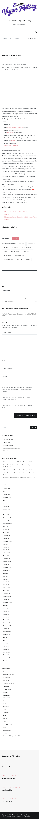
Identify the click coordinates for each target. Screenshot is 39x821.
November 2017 (7, 561)
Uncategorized (7, 730)
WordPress (27, 816)
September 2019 (7, 523)
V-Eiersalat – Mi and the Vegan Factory (13, 477)
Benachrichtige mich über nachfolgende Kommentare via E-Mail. (16, 398)
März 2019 (6, 529)
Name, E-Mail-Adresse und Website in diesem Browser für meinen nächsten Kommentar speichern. (17, 389)
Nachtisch (15, 247)
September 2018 (7, 541)
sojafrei (19, 259)
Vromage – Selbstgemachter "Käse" (12, 736)
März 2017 (6, 585)
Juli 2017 (5, 573)
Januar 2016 (6, 620)
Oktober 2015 (6, 628)
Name (4, 360)
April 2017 (6, 582)
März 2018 (6, 550)
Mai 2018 (5, 544)
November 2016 (7, 596)
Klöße (30, 462)
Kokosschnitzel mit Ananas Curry (11, 448)
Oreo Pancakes (7, 802)
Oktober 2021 (6, 494)
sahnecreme (15, 251)
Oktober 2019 (6, 520)
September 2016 (7, 602)
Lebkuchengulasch (8, 445)
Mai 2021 (5, 503)
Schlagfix (14, 140)
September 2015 (7, 631)
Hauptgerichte (6, 695)
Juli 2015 (5, 637)
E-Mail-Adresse (7, 369)
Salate (4, 715)
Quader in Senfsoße (8, 439)
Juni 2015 (5, 640)
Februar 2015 (6, 652)
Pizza (30, 300)
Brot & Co (6, 680)
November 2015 (7, 625)
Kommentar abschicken (26, 415)
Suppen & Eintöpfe (8, 724)
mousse (6, 247)
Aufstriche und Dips (8, 674)
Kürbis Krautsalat (7, 451)
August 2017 (6, 570)
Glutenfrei (31, 244)
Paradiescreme (26, 247)
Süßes (4, 52)
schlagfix (25, 251)
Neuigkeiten (6, 706)
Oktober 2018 (6, 538)
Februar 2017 (6, 588)
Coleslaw (31, 470)
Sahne (5, 251)
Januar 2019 (6, 532)
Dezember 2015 (7, 623)
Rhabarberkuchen (8, 778)
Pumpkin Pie (6, 767)
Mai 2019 (5, 526)
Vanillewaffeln (7, 790)
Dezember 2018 (7, 535)
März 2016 (6, 614)
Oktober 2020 (6, 509)
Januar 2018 (6, 555)
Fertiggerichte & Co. (8, 683)
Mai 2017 (5, 579)
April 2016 (6, 611)
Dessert (21, 244)
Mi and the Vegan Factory (19, 21)
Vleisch (5, 733)
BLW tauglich (6, 677)
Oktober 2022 (6, 488)
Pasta (4, 709)
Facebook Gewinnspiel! (9, 300)
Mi (2, 59)
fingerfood (6, 686)
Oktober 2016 (6, 599)
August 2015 (6, 634)
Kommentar (6, 332)
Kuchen (5, 704)
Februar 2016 (6, 617)
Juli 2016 (5, 605)
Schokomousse (19, 255)
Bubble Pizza (6, 442)
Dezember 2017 (7, 558)
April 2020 (6, 512)
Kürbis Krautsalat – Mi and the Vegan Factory (15, 470)
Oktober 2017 (6, 564)
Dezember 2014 (7, 658)
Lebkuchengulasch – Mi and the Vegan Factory (15, 462)
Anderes (5, 671)
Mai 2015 (5, 643)
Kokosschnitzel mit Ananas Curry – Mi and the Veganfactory (18, 465)
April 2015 (6, 646)
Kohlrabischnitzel (7, 467)
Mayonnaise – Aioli (30, 477)
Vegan (28, 259)
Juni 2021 (5, 500)
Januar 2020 (6, 515)
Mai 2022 (5, 491)
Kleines (5, 701)
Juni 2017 (5, 576)
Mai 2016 (5, 608)
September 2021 (7, 497)
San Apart (10, 132)
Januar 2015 (6, 655)
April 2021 (6, 506)
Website (4, 377)
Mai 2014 (5, 661)
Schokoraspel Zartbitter (11, 145)
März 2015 (6, 649)
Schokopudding (8, 259)
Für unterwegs (7, 689)
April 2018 (6, 547)
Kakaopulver (11, 127)
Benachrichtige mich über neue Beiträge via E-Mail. (18, 406)
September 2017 (7, 567)
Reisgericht (6, 712)
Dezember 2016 (7, 593)
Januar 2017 (6, 590)
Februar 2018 (6, 553)
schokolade (7, 255)
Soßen (4, 721)
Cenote (8, 816)
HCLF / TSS (6, 698)
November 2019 (7, 518)
